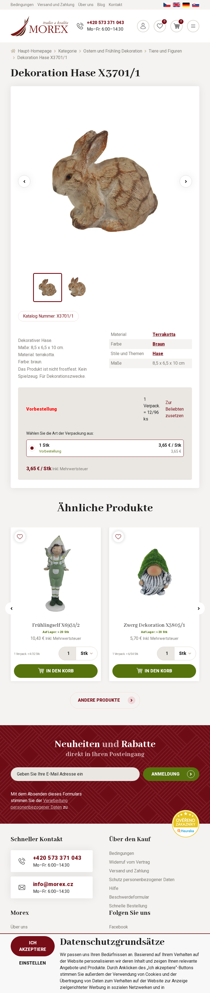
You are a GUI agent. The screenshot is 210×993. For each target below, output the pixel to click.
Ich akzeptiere (32, 946)
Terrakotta (164, 334)
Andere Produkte (99, 700)
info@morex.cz (53, 884)
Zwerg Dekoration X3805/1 (154, 625)
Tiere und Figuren (165, 51)
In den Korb (60, 670)
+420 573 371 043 (105, 22)
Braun (159, 344)
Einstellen (32, 963)
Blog (101, 4)
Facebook (118, 927)
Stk (84, 653)
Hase (158, 353)
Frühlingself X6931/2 (56, 625)
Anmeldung (165, 774)
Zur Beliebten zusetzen (174, 409)
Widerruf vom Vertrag (129, 862)
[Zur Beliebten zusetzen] (19, 536)
